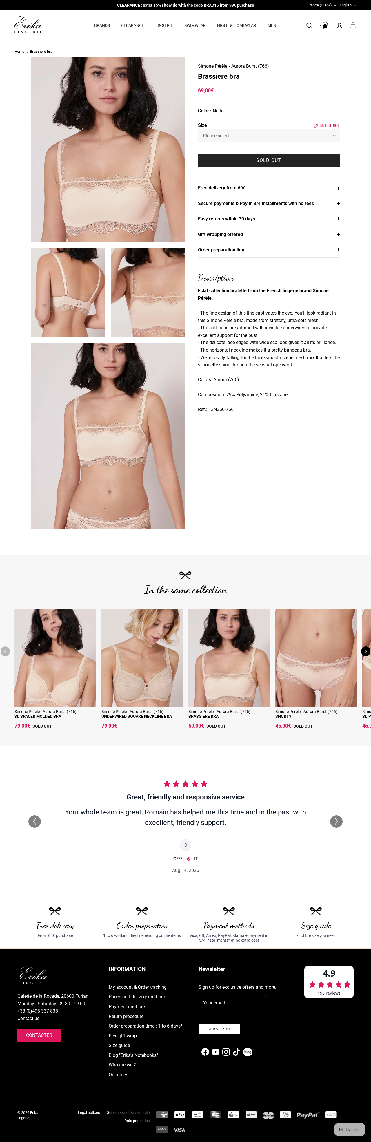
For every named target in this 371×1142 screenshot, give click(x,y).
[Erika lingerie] (28, 24)
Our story (118, 1074)
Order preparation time (222, 250)
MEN (272, 25)
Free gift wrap (123, 1036)
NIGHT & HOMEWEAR (236, 25)
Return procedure (126, 1016)
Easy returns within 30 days (226, 219)
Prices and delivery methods (137, 997)
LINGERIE (164, 25)
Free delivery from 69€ (221, 188)
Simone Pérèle (212, 66)
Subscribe (219, 1029)
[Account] (338, 26)
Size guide (329, 125)
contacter (39, 1035)
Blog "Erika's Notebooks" (133, 1055)
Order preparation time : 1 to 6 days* (146, 1026)
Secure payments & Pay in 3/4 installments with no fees (256, 203)
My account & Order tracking (138, 987)
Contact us (28, 1018)
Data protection (137, 1121)
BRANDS (102, 25)
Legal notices (89, 1112)
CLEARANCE (132, 25)
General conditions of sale (128, 1112)
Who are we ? (122, 1065)
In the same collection (185, 589)
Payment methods (127, 1006)
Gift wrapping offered (220, 234)
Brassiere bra (41, 52)
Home (19, 52)
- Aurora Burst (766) (249, 66)
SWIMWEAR (195, 25)
